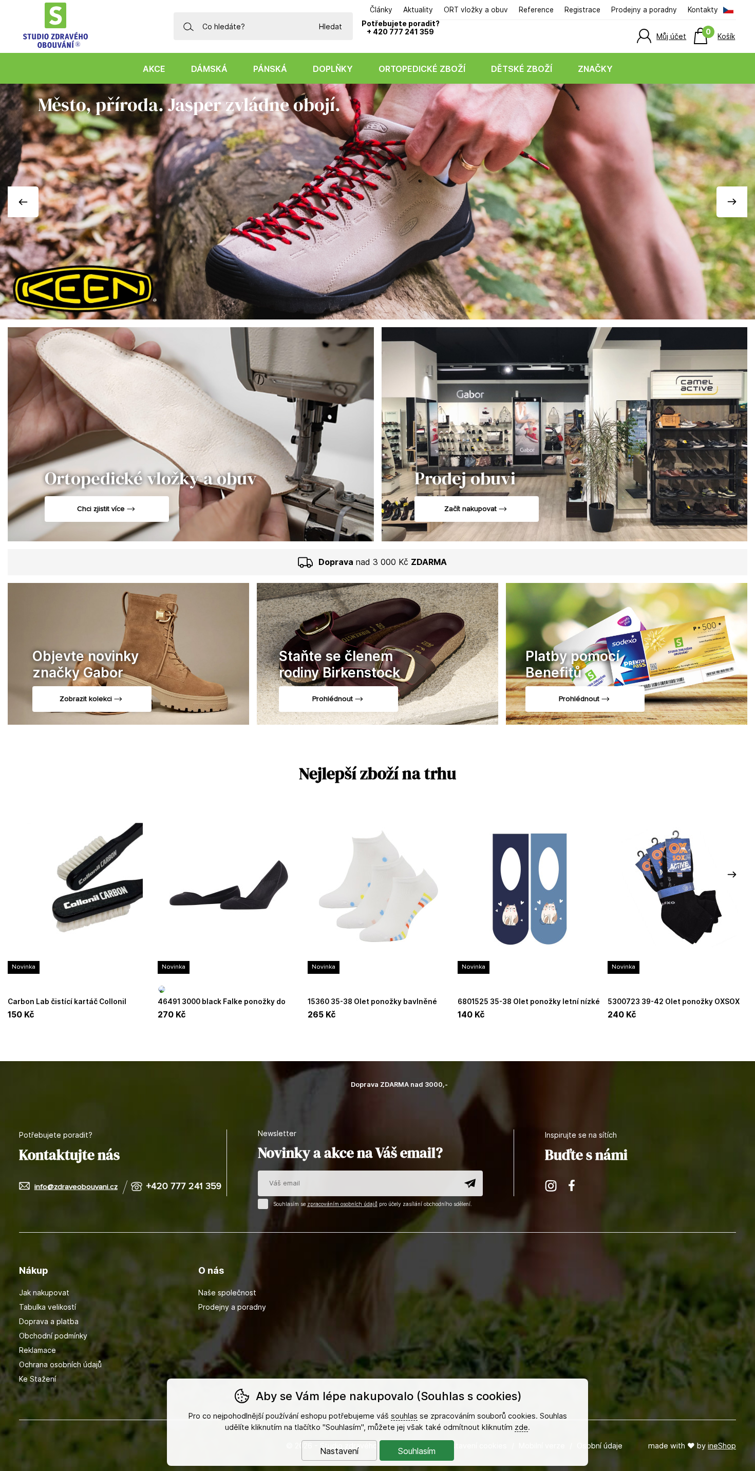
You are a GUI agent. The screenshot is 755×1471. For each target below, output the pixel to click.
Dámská (209, 69)
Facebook (575, 1185)
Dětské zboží (521, 69)
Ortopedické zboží (422, 69)
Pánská (270, 69)
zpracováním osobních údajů (342, 1204)
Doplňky (333, 69)
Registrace (582, 10)
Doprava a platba (49, 1321)
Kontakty (703, 10)
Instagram (551, 1185)
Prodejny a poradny (644, 10)
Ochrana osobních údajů (60, 1364)
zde (521, 1427)
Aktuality (418, 10)
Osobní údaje (599, 1445)
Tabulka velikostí (47, 1307)
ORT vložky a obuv (476, 10)
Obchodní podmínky (53, 1335)
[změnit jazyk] (727, 10)
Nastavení (339, 1451)
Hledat (330, 26)
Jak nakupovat (44, 1292)
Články (381, 10)
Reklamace (37, 1350)
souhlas (404, 1415)
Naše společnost (227, 1292)
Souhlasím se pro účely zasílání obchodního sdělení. (372, 1204)
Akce (154, 69)
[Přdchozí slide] (23, 201)
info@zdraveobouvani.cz (76, 1187)
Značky (595, 69)
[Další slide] (731, 201)
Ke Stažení (37, 1378)
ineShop (722, 1445)
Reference (536, 10)
